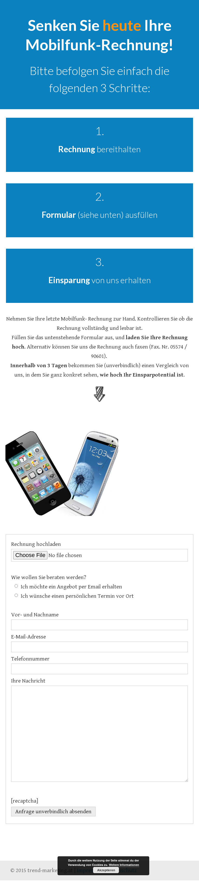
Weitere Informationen (124, 865)
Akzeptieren (106, 870)
